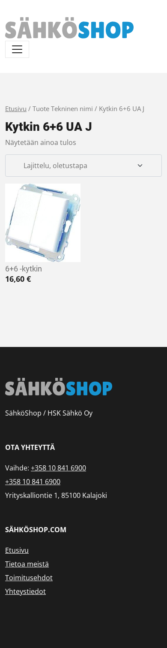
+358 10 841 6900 (58, 468)
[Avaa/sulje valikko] (17, 49)
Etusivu (16, 108)
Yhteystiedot (25, 591)
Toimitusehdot (29, 577)
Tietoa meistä (27, 564)
